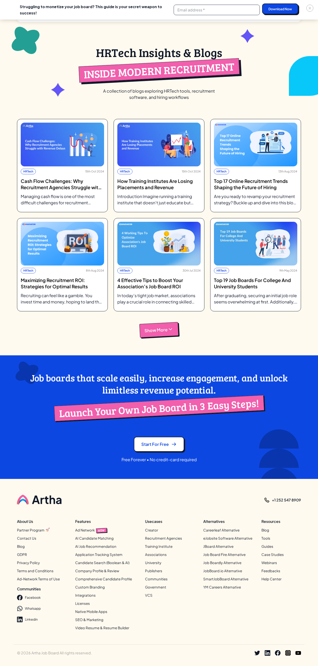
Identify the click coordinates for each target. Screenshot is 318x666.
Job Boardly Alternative (222, 562)
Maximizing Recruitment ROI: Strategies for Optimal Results (54, 283)
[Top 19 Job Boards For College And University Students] (255, 244)
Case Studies (272, 554)
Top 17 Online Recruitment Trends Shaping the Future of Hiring (251, 184)
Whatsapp (33, 608)
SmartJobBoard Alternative (225, 579)
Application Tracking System (98, 554)
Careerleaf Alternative (221, 530)
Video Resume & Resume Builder (102, 628)
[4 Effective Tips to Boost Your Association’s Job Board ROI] (159, 244)
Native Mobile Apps (91, 611)
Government (155, 587)
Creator (151, 530)
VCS (148, 595)
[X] (257, 653)
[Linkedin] (267, 653)
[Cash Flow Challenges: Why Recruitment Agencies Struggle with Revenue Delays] (62, 144)
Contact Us (26, 538)
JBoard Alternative (218, 546)
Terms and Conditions (35, 570)
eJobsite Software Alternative (227, 538)
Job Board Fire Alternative (224, 554)
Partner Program (31, 530)
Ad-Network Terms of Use (38, 579)
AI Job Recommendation (95, 546)
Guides (267, 546)
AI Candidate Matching (94, 538)
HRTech (28, 171)
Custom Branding (90, 587)
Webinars (269, 562)
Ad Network (90, 530)
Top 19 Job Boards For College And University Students (252, 283)
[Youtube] (298, 653)
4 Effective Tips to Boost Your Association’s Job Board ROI (150, 283)
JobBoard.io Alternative (222, 570)
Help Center (271, 579)
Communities (156, 579)
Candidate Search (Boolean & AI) (102, 562)
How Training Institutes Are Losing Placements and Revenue (155, 184)
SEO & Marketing (89, 619)
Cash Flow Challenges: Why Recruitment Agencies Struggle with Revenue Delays (61, 184)
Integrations (85, 595)
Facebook (33, 597)
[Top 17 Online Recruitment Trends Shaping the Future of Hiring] (255, 144)
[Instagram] (288, 653)
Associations (156, 554)
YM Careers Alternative (222, 587)
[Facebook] (278, 653)
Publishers (153, 570)
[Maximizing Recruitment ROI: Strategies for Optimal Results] (62, 244)
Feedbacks (270, 570)
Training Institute (159, 546)
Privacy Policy (28, 562)
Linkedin (31, 619)
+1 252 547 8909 (286, 500)
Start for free (155, 444)
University (153, 562)
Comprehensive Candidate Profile (103, 579)
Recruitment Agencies (163, 538)
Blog (21, 546)
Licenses (82, 603)
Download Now (280, 9)
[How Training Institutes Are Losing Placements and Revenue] (159, 144)
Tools (265, 538)
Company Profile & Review (97, 570)
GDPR (22, 554)
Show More (156, 330)
